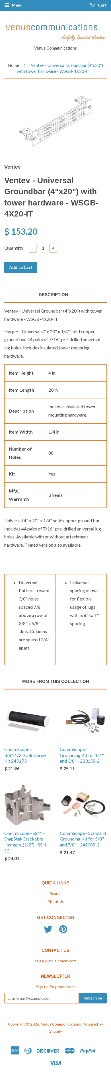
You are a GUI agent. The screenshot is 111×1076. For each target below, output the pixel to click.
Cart (102, 5)
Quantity (14, 248)
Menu (16, 5)
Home (13, 65)
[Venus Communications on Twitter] (48, 931)
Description (53, 294)
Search (55, 893)
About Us (56, 901)
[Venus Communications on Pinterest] (63, 931)
